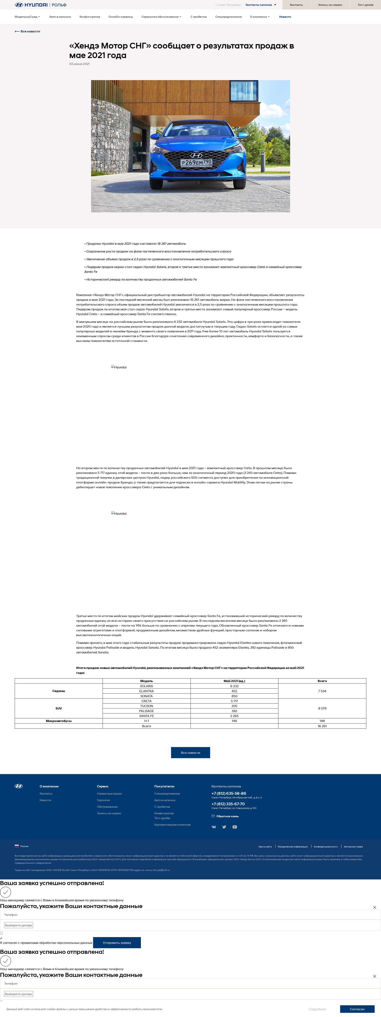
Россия (24, 846)
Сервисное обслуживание (160, 16)
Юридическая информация (293, 846)
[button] (246, 5)
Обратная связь (227, 816)
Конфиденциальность (326, 846)
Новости (285, 16)
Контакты (296, 4)
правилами (29, 942)
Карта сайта (265, 846)
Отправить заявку (117, 942)
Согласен (357, 1009)
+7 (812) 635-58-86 (229, 793)
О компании (258, 16)
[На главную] (31, 5)
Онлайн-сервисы (121, 16)
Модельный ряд (26, 16)
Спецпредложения (228, 16)
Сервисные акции (109, 793)
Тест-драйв (365, 4)
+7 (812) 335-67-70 (228, 804)
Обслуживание (107, 806)
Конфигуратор (90, 16)
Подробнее (317, 1009)
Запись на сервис (330, 4)
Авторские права (353, 846)
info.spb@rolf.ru (161, 870)
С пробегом (198, 16)
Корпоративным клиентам (172, 824)
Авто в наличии (60, 16)
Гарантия (103, 800)
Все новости (30, 31)
